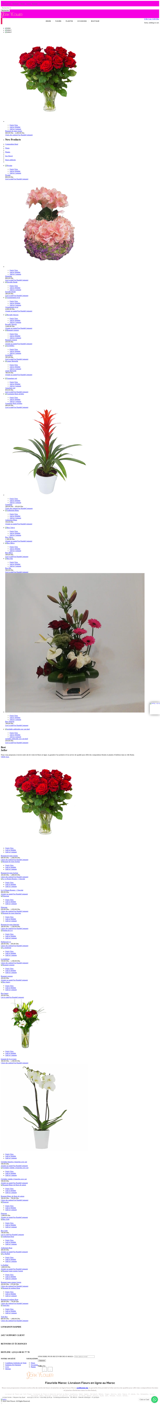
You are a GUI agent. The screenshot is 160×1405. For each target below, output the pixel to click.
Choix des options (11, 135)
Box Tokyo (9, 537)
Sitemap (8, 1369)
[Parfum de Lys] (80, 930)
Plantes (7, 152)
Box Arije (4, 1231)
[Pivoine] (82, 166)
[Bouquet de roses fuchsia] (80, 862)
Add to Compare (15, 129)
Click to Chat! (144, 1399)
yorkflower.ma (82, 1388)
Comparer (29, 135)
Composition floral (11, 144)
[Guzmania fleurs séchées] (82, 394)
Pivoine (7, 175)
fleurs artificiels (10, 160)
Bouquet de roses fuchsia (9, 873)
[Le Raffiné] (80, 1254)
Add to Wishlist (15, 127)
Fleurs (7, 148)
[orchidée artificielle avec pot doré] (82, 729)
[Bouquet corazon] (82, 330)
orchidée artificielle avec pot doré (16, 739)
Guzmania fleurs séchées (13, 403)
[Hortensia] (82, 224)
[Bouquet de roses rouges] (82, 78)
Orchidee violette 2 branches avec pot (14, 1179)
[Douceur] (80, 1202)
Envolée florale (10, 292)
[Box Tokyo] (82, 528)
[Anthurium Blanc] (82, 510)
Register (35, 3)
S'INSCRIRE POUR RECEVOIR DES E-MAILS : (56, 1356)
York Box (4, 1317)
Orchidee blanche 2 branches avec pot (14, 1162)
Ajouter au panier (11, 311)
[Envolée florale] (82, 282)
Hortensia (8, 276)
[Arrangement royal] (82, 298)
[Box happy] (80, 982)
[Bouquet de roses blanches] (80, 913)
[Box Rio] (82, 559)
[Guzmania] (82, 452)
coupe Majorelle (10, 371)
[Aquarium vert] (82, 378)
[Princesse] (80, 896)
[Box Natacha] (82, 643)
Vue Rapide (22, 135)
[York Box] (80, 1305)
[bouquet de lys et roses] (80, 1023)
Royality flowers (11, 324)
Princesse (4, 907)
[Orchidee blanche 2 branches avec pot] (80, 1108)
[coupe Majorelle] (82, 361)
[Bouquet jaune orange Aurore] (80, 1271)
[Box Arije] (80, 1219)
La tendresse (5, 959)
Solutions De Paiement (13, 1365)
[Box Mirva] (82, 543)
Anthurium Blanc (11, 520)
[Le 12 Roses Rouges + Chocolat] (80, 879)
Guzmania (8, 504)
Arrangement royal (11, 307)
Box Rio (8, 568)
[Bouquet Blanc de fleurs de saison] (80, 1185)
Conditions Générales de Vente (15, 1363)
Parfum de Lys (6, 942)
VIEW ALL (5, 757)
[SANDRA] (82, 346)
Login (29, 3)
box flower (9, 156)
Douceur (4, 1213)
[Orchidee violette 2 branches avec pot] (80, 1168)
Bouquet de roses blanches (10, 924)
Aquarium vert (10, 388)
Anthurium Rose (6, 1248)
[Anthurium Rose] (80, 1237)
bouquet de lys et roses (8, 1059)
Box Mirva (9, 553)
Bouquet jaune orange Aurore (11, 1282)
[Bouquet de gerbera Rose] (80, 1288)
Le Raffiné (4, 1265)
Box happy (4, 993)
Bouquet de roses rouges (13, 131)
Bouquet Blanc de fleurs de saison (12, 1196)
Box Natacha (9, 721)
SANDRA (9, 355)
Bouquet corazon (11, 340)
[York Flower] (12, 17)
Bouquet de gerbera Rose (9, 1299)
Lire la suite (9, 179)
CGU (7, 1367)
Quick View (14, 125)
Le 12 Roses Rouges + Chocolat (12, 890)
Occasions (34, 1365)
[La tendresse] (80, 948)
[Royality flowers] (82, 315)
